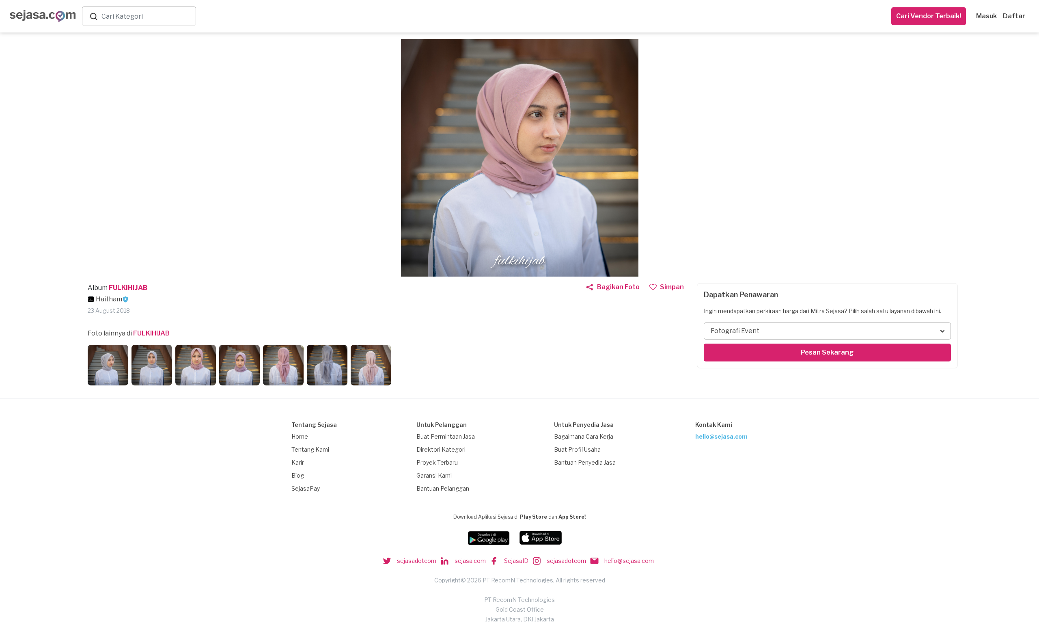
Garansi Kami (434, 475)
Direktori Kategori (441, 449)
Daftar (1014, 16)
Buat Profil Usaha (577, 449)
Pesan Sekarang (827, 352)
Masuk (986, 16)
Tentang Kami (310, 449)
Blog (297, 475)
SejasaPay (305, 488)
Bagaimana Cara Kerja (583, 436)
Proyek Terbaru (437, 462)
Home (299, 436)
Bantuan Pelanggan (442, 488)
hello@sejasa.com (721, 436)
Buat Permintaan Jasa (445, 436)
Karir (297, 462)
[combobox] (147, 16)
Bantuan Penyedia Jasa (585, 462)
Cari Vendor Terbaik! (928, 16)
